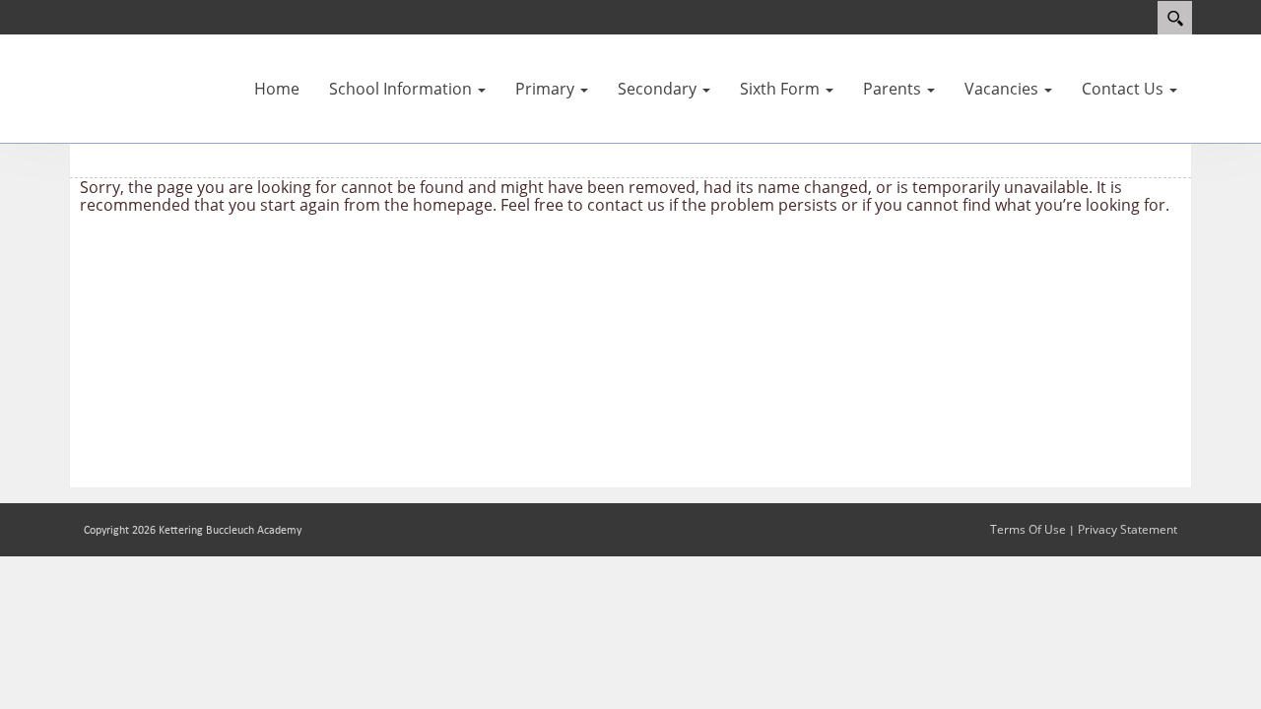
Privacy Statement (1127, 529)
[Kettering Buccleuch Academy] (128, 76)
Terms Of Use (1028, 529)
